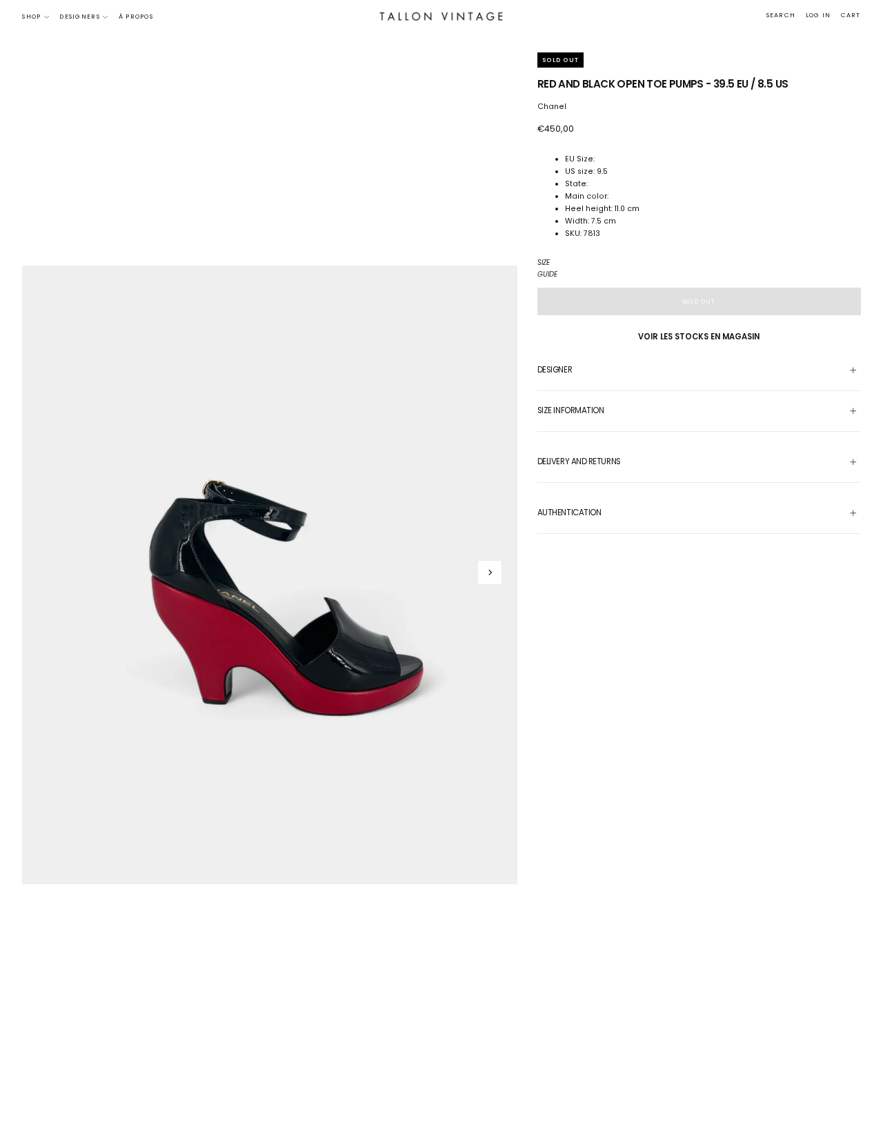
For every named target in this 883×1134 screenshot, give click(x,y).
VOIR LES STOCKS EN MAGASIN (699, 336)
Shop (31, 16)
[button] (781, 16)
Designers (79, 16)
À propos (136, 16)
